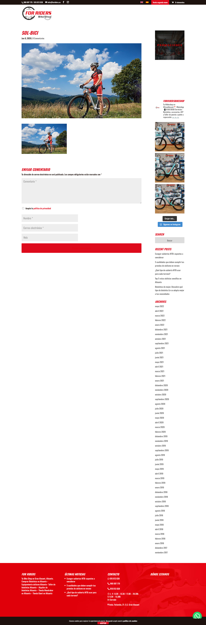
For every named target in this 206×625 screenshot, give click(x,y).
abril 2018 (159, 529)
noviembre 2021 (161, 334)
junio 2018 (159, 520)
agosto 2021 (160, 348)
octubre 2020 (160, 394)
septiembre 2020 (162, 399)
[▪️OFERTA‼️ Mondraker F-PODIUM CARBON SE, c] (169, 136)
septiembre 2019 (162, 450)
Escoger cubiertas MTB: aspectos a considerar (81, 580)
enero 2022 (159, 324)
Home (84, 13)
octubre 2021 (160, 338)
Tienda (138, 13)
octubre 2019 (160, 445)
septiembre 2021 (162, 343)
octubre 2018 (160, 501)
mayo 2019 (159, 468)
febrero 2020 (160, 431)
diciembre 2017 (161, 547)
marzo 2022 (160, 315)
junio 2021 (159, 357)
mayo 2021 (159, 362)
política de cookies (130, 621)
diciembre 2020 (161, 385)
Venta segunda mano (160, 2)
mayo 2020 (159, 417)
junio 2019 (159, 464)
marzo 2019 (159, 478)
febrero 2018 (160, 538)
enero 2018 (159, 543)
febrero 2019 (160, 482)
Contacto (180, 13)
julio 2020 (159, 408)
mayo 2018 (159, 524)
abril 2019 (159, 473)
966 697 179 (115, 583)
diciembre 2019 (161, 436)
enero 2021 (159, 380)
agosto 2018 (160, 510)
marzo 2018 (159, 533)
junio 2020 (159, 413)
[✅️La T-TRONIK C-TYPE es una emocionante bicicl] (169, 167)
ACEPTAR (103, 623)
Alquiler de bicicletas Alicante (35, 589)
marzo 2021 (159, 371)
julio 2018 (159, 515)
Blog (169, 13)
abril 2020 (159, 422)
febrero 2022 (160, 320)
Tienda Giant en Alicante (42, 593)
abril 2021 (159, 366)
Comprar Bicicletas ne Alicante (34, 581)
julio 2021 (159, 352)
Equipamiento (108, 13)
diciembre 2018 (161, 492)
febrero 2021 (160, 375)
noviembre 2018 (161, 496)
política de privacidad (42, 208)
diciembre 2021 (161, 329)
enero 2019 (159, 487)
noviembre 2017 (161, 552)
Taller (148, 13)
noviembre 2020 (161, 389)
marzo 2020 (160, 427)
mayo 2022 (159, 306)
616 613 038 (114, 578)
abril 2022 (159, 310)
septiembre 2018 (162, 505)
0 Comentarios (38, 38)
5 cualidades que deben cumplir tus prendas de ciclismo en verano (81, 587)
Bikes (92, 13)
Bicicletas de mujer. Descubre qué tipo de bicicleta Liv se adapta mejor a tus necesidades (169, 290)
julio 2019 (159, 459)
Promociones (125, 13)
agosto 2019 (160, 454)
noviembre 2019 (161, 440)
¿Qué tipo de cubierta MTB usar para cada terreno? (81, 594)
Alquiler (159, 13)
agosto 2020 (160, 403)
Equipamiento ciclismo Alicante (34, 584)
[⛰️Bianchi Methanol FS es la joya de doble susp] (169, 198)
